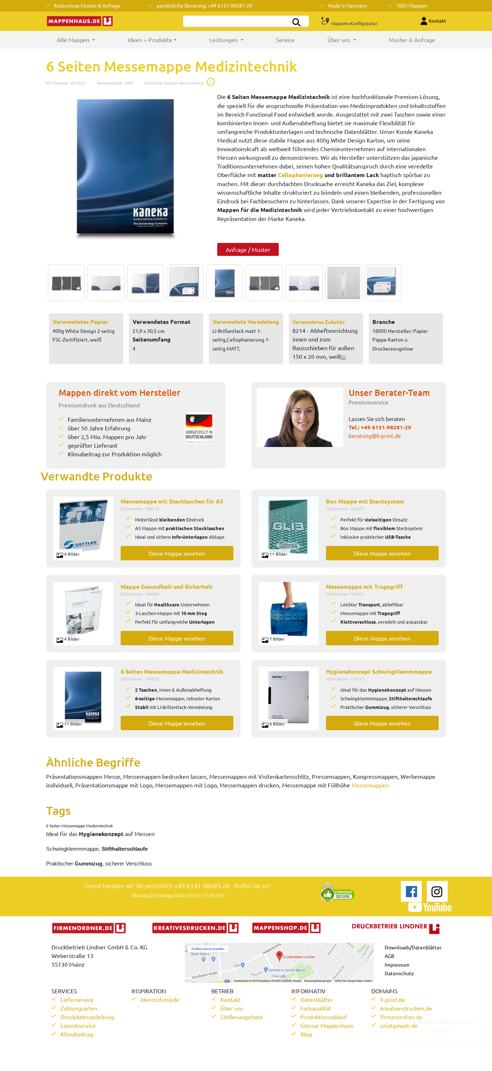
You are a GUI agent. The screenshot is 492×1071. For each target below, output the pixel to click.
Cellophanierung (300, 174)
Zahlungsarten (79, 1008)
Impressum (397, 964)
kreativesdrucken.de (406, 1008)
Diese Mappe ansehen (177, 553)
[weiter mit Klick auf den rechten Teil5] (223, 283)
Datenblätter (316, 999)
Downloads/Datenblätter (413, 947)
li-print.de (392, 999)
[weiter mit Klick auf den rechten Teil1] (126, 166)
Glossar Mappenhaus (326, 1025)
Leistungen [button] (224, 39)
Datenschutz (399, 973)
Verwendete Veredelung (246, 321)
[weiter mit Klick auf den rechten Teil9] (381, 283)
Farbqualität (315, 1008)
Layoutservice (78, 1025)
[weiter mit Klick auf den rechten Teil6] (262, 283)
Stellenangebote (241, 1016)
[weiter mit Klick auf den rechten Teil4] (183, 283)
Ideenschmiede (159, 999)
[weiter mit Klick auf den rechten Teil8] (341, 283)
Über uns (231, 1008)
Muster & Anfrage (412, 39)
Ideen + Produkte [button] (150, 39)
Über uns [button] (339, 39)
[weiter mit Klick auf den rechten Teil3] (143, 283)
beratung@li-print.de (375, 435)
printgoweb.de (399, 1025)
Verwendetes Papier (80, 321)
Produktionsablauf (323, 1016)
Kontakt (230, 999)
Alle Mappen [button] (84, 39)
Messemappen (370, 784)
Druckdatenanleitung (87, 1016)
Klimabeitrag (77, 1034)
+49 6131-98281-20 (386, 427)
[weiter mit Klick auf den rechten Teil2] (104, 283)
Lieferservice (77, 999)
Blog (306, 1034)
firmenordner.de (401, 1016)
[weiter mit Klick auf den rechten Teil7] (302, 283)
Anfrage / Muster (248, 249)
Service (285, 39)
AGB (389, 956)
